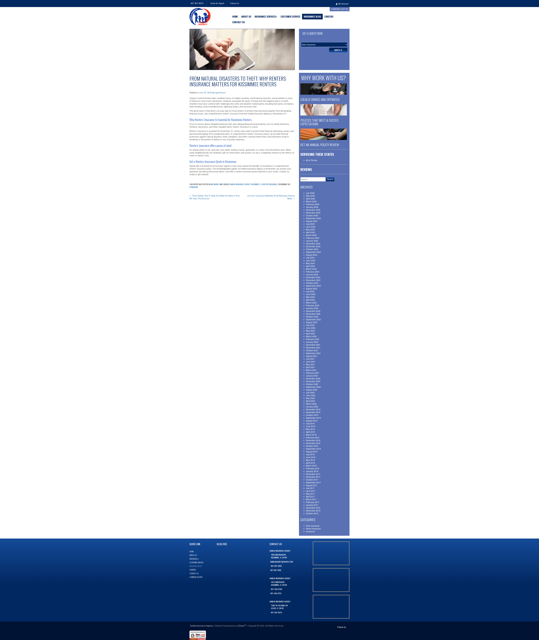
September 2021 (313, 353)
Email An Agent (217, 3)
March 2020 (311, 403)
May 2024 (310, 263)
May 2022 (310, 330)
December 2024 (313, 243)
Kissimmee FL (256, 184)
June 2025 (310, 226)
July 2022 (310, 325)
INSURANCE (193, 558)
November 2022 (313, 313)
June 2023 (310, 294)
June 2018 (310, 457)
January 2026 (312, 207)
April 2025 (310, 232)
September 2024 (313, 252)
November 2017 (313, 476)
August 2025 (311, 221)
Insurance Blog (312, 16)
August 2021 (311, 356)
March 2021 (311, 370)
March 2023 (311, 302)
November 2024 (313, 246)
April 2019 (310, 431)
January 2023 (312, 308)
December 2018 (313, 440)
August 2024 (311, 254)
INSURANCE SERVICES (265, 16)
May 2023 (310, 297)
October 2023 (312, 282)
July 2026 (310, 193)
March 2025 (311, 235)
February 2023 (312, 305)
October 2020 (312, 384)
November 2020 (313, 381)
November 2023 (313, 280)
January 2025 (312, 240)
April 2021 (310, 367)
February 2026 (312, 204)
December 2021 (313, 344)
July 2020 (310, 392)
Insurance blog (195, 566)
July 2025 (310, 223)
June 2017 (310, 490)
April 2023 (310, 299)
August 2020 (311, 389)
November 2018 (313, 443)
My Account (343, 3)
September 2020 (313, 386)
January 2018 (312, 471)
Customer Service (290, 16)
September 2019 (313, 417)
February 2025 (312, 238)
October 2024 (312, 249)
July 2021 (310, 358)
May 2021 (310, 364)
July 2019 (310, 423)
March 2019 (311, 434)
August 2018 (311, 451)
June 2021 (310, 361)
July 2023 (310, 291)
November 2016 (313, 510)
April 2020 (310, 401)
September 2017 (313, 482)
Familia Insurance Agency (239, 184)
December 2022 (313, 311)
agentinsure (220, 92)
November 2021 (313, 347)
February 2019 (312, 437)
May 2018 (310, 460)
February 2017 (312, 502)
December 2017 (313, 474)
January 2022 (312, 342)
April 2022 (310, 333)
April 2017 (310, 496)
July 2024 (310, 257)
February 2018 (312, 468)
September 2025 (313, 218)
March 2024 (311, 268)
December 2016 (313, 507)
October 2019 (312, 415)
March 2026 (311, 201)
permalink (193, 187)
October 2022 (312, 316)
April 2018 (310, 462)
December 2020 (313, 378)
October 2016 (312, 513)
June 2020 (310, 395)
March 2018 (311, 465)
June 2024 (310, 260)
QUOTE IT (338, 49)
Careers (328, 16)
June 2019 (310, 426)
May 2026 (310, 195)
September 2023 (313, 285)
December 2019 (313, 409)
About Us (246, 16)
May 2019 (310, 429)
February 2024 (312, 271)
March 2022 (311, 336)
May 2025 (310, 229)
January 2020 (312, 406)
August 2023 (311, 288)
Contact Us (238, 22)
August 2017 (311, 485)
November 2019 (313, 412)
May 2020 (310, 398)
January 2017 (312, 505)
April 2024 (310, 266)
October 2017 (312, 479)
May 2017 (310, 493)
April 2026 (310, 198)
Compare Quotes (339, 9)
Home (235, 16)
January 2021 (312, 375)
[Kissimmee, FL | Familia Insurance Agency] (200, 16)
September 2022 (313, 319)
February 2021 (312, 372)
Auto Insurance (312, 525)
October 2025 (312, 215)
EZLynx (241, 626)
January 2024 (312, 274)
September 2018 (313, 448)
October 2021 (312, 350)
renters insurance (270, 184)
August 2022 (311, 322)
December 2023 (313, 277)
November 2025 (313, 212)
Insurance (215, 184)
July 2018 (310, 454)
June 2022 (310, 327)
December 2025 (313, 209)
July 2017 (310, 488)
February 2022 (312, 339)
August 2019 (311, 420)
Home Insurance (313, 528)
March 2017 (311, 499)
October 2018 (312, 446)
